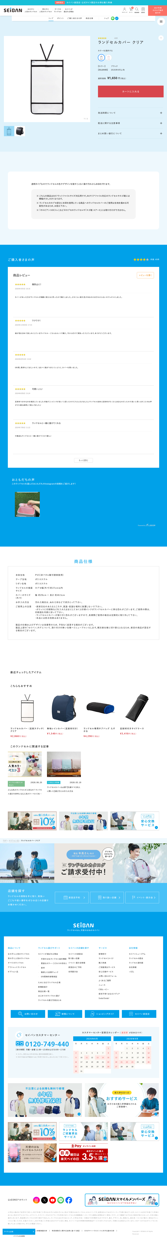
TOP (5, 841)
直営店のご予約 (75, 967)
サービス (103, 948)
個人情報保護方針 (40, 1230)
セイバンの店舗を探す (78, 948)
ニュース (102, 985)
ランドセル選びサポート (49, 948)
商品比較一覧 (43, 991)
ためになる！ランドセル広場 (49, 982)
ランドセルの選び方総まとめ (49, 1000)
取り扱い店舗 (73, 958)
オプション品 (14, 841)
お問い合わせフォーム (108, 976)
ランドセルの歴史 (136, 958)
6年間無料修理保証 (49, 977)
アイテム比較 (8, 1231)
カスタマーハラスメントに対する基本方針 (99, 1230)
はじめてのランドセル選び (49, 996)
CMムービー (104, 989)
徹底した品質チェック (49, 972)
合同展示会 (73, 972)
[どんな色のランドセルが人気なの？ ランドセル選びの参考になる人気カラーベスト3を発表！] (25, 774)
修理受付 (102, 954)
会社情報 (133, 948)
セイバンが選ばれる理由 (48, 954)
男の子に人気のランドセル (19, 958)
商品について (14, 948)
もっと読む (83, 460)
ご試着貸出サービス (107, 967)
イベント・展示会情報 (76, 963)
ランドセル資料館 (136, 963)
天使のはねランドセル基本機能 (54, 959)
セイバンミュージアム (137, 954)
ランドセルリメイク (106, 958)
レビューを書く (145, 275)
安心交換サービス (106, 972)
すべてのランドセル (16, 963)
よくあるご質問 (105, 980)
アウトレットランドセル (17, 967)
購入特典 (102, 963)
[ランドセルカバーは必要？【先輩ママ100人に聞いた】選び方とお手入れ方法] (64, 772)
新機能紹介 (43, 987)
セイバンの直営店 (75, 954)
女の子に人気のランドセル (19, 954)
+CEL (131, 972)
